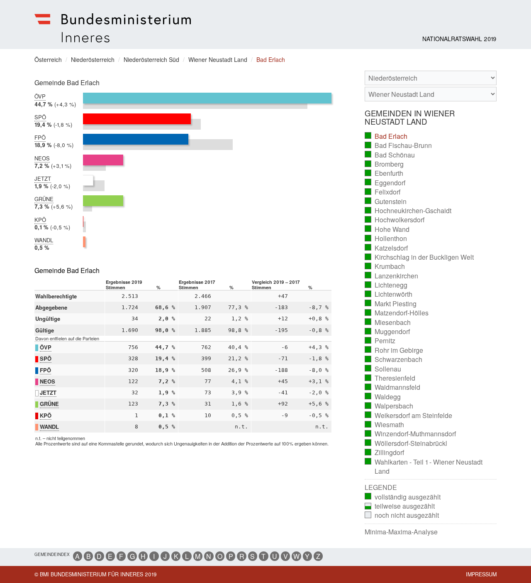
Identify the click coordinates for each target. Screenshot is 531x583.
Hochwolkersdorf (394, 219)
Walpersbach (389, 406)
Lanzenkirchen (391, 275)
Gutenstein (386, 201)
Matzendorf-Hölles (397, 312)
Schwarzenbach (393, 359)
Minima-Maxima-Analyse (401, 531)
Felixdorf (382, 192)
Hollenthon (386, 238)
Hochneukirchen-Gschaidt (408, 210)
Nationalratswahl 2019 (459, 38)
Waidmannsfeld (392, 387)
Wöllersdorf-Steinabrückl (406, 443)
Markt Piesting (391, 303)
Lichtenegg (386, 285)
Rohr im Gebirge (394, 350)
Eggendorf (385, 182)
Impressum (481, 574)
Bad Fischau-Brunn (398, 145)
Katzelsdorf (386, 248)
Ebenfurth (384, 173)
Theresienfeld (390, 378)
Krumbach (385, 266)
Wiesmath (384, 424)
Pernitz (380, 340)
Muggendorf (387, 331)
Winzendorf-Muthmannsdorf (410, 433)
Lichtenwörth (388, 294)
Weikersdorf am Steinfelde (408, 415)
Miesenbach (388, 322)
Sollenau (383, 369)
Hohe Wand (387, 229)
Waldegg (383, 396)
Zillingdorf (384, 452)
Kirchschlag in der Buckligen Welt (419, 257)
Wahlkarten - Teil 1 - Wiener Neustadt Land (423, 467)
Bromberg (384, 164)
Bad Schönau (390, 155)
